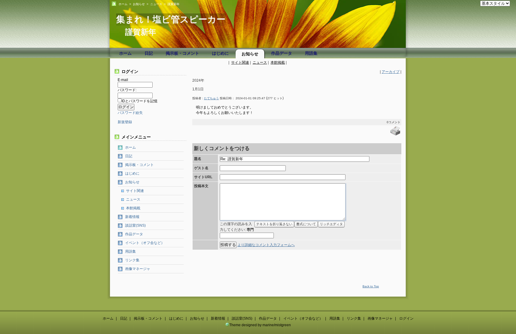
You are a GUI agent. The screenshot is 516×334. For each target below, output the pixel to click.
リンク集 (132, 260)
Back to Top (371, 286)
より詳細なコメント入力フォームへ (266, 245)
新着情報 (132, 217)
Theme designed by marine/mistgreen (260, 325)
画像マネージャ (137, 269)
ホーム (123, 4)
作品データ (281, 53)
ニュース (156, 4)
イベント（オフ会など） (145, 243)
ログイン (406, 318)
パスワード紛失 (130, 113)
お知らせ (139, 4)
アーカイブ (391, 72)
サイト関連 (240, 62)
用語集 (311, 53)
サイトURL (203, 177)
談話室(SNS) (135, 225)
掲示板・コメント (182, 53)
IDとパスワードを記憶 (139, 101)
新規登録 (125, 122)
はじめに (220, 53)
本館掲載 (278, 62)
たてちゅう (211, 98)
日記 (149, 53)
